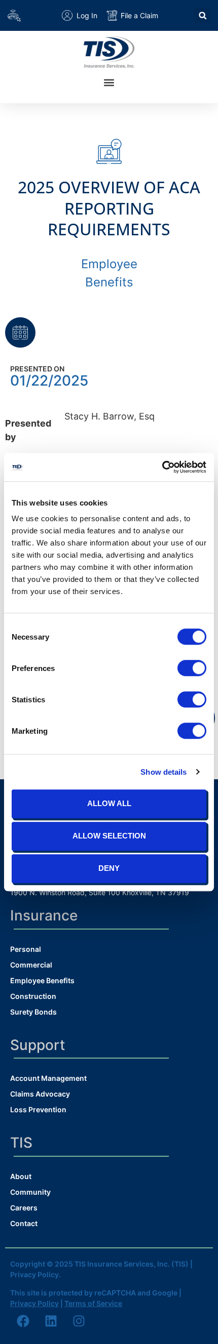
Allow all (109, 803)
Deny (109, 868)
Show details (163, 772)
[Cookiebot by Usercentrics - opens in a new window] (162, 467)
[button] (202, 15)
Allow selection (109, 835)
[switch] (191, 668)
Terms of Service (93, 1303)
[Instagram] (78, 1321)
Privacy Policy (34, 1303)
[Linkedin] (50, 1321)
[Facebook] (22, 1321)
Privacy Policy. (35, 1274)
